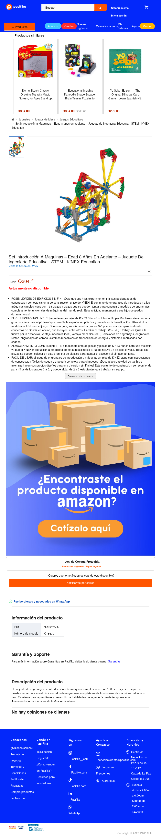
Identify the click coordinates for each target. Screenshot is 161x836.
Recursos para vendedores (46, 780)
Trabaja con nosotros (18, 757)
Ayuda (136, 26)
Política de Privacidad (17, 782)
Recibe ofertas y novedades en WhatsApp (42, 601)
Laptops (113, 26)
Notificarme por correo (80, 583)
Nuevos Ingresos (82, 26)
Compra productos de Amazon (22, 795)
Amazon (53, 26)
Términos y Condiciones (18, 770)
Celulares (102, 26)
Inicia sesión (44, 752)
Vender (147, 26)
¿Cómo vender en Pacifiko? (46, 767)
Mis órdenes (123, 26)
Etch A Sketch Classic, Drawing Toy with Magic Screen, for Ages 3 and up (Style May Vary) (35, 94)
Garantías (114, 661)
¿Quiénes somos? (22, 748)
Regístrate (43, 758)
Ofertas (69, 26)
